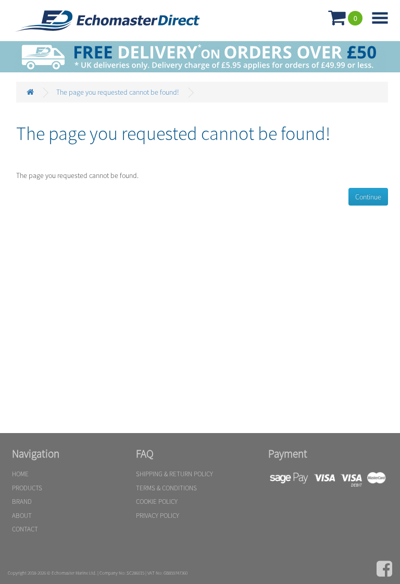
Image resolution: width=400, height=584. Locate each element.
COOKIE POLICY (157, 501)
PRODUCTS (27, 488)
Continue (368, 196)
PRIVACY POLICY (157, 515)
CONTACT (25, 529)
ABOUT (22, 515)
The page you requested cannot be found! (117, 92)
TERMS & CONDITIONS (166, 488)
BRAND (22, 501)
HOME (20, 473)
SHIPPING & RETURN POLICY (174, 473)
